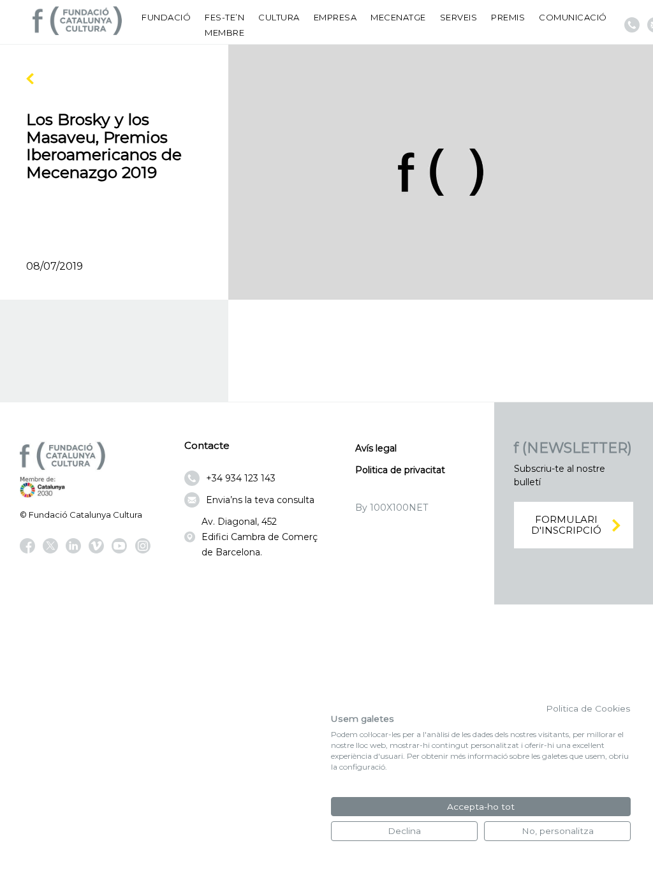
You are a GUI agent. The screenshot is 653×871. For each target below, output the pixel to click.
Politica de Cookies (588, 708)
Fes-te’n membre (224, 25)
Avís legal (376, 448)
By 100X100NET (391, 507)
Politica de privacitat (400, 470)
